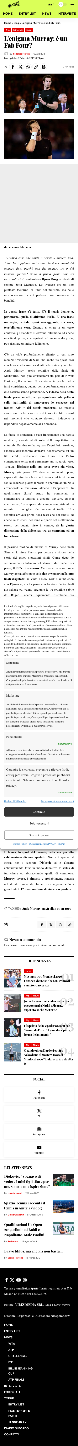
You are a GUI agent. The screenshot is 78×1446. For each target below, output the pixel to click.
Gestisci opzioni (39, 835)
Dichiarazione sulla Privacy (42, 844)
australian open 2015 (56, 909)
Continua (39, 812)
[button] (43, 4)
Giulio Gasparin (16, 1214)
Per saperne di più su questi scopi (57, 801)
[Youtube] (39, 1150)
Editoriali (18, 29)
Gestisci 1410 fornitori (15, 801)
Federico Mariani (21, 53)
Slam (28, 29)
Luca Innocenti (15, 1193)
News (28, 971)
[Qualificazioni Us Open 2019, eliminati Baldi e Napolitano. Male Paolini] (63, 1228)
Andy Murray (31, 909)
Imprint (61, 844)
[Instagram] (39, 1131)
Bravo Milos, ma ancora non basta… (33, 1251)
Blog (16, 22)
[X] (39, 1113)
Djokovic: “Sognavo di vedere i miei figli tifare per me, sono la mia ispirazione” (27, 1181)
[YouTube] (18, 1280)
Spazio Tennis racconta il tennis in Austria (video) (24, 1205)
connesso (26, 945)
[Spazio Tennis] (14, 4)
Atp (8, 29)
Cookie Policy (20, 844)
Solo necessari (39, 823)
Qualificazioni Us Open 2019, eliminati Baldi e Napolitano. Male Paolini (24, 1229)
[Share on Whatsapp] (28, 66)
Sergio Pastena (15, 1257)
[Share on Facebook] (12, 66)
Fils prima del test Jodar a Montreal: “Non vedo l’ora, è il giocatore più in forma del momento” (47, 1030)
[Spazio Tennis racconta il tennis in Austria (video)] (63, 1206)
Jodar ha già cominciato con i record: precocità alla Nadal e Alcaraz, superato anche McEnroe (48, 1005)
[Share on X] (20, 66)
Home (7, 22)
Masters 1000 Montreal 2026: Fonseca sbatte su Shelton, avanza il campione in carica (47, 981)
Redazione (13, 1241)
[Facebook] (39, 1095)
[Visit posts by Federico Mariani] (6, 54)
